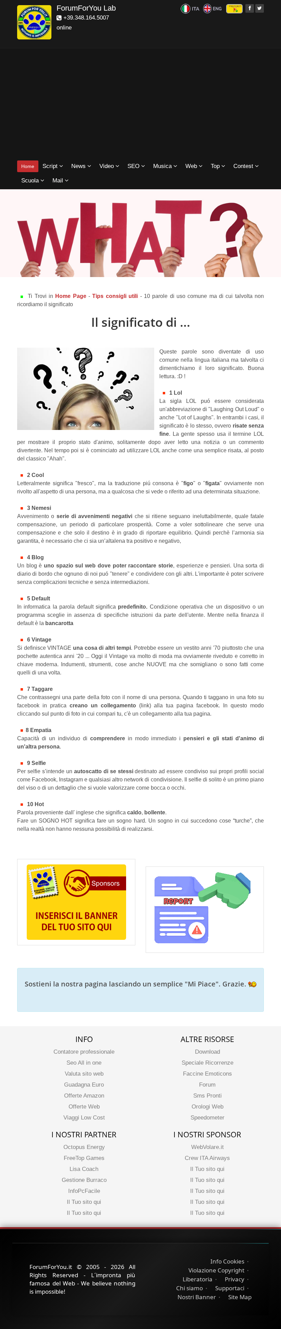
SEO (134, 166)
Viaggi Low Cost (84, 1117)
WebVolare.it (207, 1147)
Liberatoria (197, 1279)
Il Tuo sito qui (84, 1202)
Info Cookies (227, 1261)
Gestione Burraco (84, 1180)
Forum (207, 1084)
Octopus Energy (84, 1147)
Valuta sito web (84, 1073)
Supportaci (229, 1288)
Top (216, 166)
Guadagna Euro (84, 1084)
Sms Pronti (207, 1095)
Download (207, 1052)
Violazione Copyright (216, 1270)
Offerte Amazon (84, 1095)
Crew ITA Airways (207, 1158)
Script (50, 166)
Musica (163, 166)
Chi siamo (189, 1288)
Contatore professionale (83, 1052)
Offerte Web (84, 1106)
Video (107, 166)
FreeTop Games (84, 1158)
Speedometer (207, 1117)
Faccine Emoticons (207, 1073)
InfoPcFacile (84, 1191)
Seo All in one (83, 1062)
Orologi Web (207, 1106)
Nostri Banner (197, 1297)
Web (192, 166)
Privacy (234, 1279)
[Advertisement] (140, 105)
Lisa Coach (84, 1169)
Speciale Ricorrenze (207, 1062)
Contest (244, 166)
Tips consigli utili (116, 296)
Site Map (240, 1297)
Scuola (30, 180)
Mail (58, 180)
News (79, 166)
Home (27, 166)
